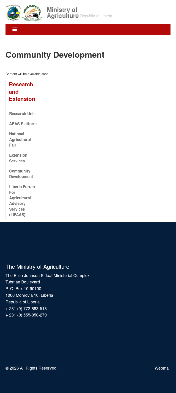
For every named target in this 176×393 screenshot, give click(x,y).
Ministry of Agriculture (63, 9)
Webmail (162, 368)
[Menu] (14, 30)
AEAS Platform (23, 123)
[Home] (26, 12)
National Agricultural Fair (20, 139)
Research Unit (22, 113)
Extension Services (18, 157)
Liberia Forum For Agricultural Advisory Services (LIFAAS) (22, 200)
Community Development (21, 173)
